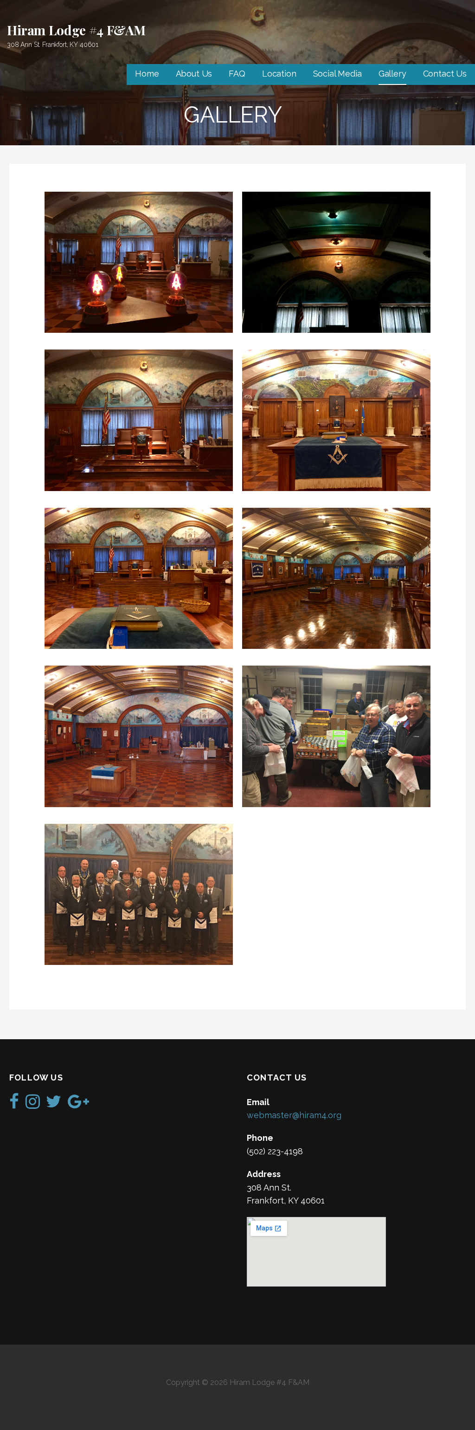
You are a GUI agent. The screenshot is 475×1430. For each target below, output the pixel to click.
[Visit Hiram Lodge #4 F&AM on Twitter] (53, 1104)
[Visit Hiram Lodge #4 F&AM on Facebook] (14, 1104)
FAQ (237, 73)
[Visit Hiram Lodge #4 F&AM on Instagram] (33, 1104)
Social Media (337, 73)
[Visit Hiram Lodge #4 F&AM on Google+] (78, 1104)
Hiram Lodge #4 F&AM (76, 30)
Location (279, 73)
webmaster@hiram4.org (294, 1115)
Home (147, 73)
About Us (194, 73)
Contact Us (445, 73)
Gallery (392, 73)
